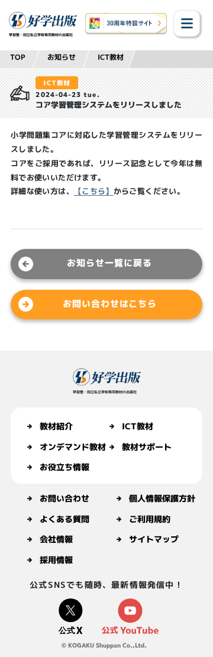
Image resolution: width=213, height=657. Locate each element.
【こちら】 (94, 191)
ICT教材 (111, 57)
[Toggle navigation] (186, 23)
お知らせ (61, 57)
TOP (17, 57)
